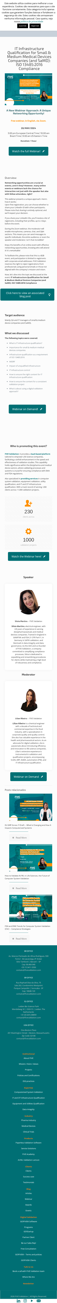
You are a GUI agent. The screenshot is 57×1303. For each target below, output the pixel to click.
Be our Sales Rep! (28, 1243)
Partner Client (28, 1237)
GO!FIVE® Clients (28, 1260)
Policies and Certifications (28, 1075)
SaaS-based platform (40, 454)
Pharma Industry (28, 1120)
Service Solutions (28, 1148)
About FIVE (28, 1058)
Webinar (28, 1199)
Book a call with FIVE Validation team (28, 1271)
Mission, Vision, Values (28, 1064)
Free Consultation (28, 1248)
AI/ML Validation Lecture (28, 1160)
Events (28, 1210)
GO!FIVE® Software (28, 1221)
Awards (28, 1204)
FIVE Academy (28, 1154)
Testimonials (28, 1182)
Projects (28, 1069)
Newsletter (28, 1283)
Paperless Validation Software (28, 1142)
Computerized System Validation (28, 1092)
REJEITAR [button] (35, 25)
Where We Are (28, 1277)
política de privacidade (31, 21)
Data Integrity (28, 1109)
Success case (28, 1176)
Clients (28, 1170)
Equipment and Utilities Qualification (28, 1103)
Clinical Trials (28, 1131)
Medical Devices (28, 1126)
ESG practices (28, 1081)
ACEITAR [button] (22, 25)
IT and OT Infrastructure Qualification (28, 1097)
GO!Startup (28, 1231)
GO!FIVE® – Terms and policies (28, 1254)
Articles (28, 1193)
